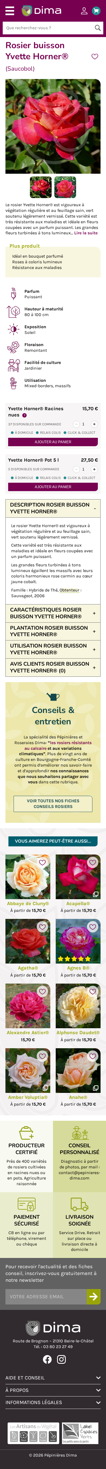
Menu (9, 10)
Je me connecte (84, 10)
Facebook (47, 1359)
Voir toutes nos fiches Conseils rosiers (53, 803)
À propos (17, 1390)
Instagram (61, 1359)
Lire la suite (86, 232)
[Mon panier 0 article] (94, 10)
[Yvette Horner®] (41, 196)
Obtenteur (69, 590)
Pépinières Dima (41, 10)
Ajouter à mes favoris (95, 56)
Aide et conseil (25, 1378)
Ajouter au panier (53, 442)
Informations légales (33, 1402)
